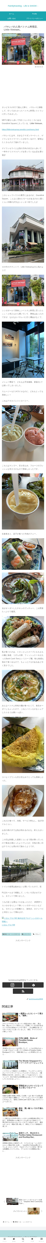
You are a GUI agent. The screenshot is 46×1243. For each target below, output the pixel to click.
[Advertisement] (23, 85)
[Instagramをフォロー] (12, 985)
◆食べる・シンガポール (12, 934)
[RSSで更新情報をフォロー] (23, 991)
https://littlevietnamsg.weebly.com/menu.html (20, 130)
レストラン (27, 934)
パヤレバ (37, 934)
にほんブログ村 (8, 925)
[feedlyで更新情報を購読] (33, 985)
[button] (41, 606)
